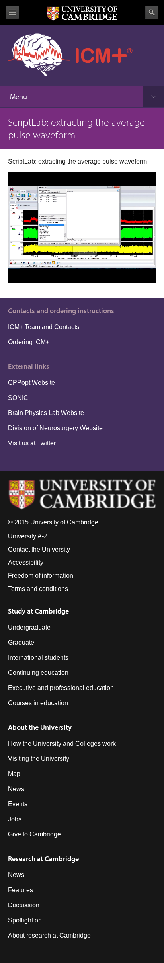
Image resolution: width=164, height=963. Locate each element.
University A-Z (28, 536)
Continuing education (38, 672)
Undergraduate (29, 627)
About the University (40, 727)
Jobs (14, 819)
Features (20, 890)
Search (151, 12)
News (16, 789)
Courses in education (38, 703)
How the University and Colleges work (62, 743)
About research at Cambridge (49, 935)
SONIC (18, 397)
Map (14, 773)
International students (38, 657)
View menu (12, 12)
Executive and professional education (61, 687)
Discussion (23, 905)
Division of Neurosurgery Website (55, 428)
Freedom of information (40, 575)
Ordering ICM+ (28, 342)
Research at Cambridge (43, 858)
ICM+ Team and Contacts (43, 327)
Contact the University (39, 549)
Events (17, 804)
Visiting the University (38, 758)
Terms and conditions (38, 588)
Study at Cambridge (38, 611)
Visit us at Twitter (32, 443)
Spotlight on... (27, 920)
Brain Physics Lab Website (46, 412)
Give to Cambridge (34, 834)
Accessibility (25, 562)
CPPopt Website (31, 382)
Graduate (21, 642)
